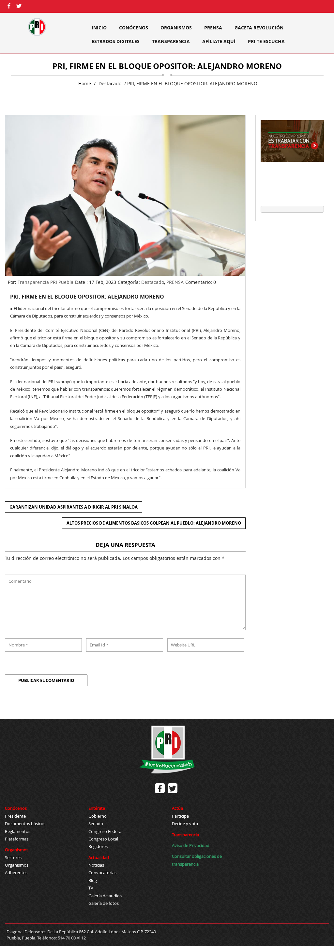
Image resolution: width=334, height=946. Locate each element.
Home (84, 83)
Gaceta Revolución (259, 27)
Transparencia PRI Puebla (45, 282)
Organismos (176, 27)
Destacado (110, 83)
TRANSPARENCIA (171, 41)
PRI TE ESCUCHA (266, 41)
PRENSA (213, 27)
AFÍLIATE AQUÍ (218, 41)
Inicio (99, 27)
